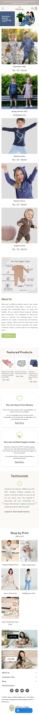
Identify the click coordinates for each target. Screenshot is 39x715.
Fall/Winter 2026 (19, 67)
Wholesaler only (19, 115)
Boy (13, 70)
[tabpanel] (19, 497)
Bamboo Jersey (19, 156)
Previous (3, 503)
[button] (32, 8)
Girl (18, 70)
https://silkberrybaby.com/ (17, 697)
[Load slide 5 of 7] (22, 24)
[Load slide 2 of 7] (14, 24)
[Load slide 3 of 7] (17, 24)
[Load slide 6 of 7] (24, 24)
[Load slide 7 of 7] (27, 24)
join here (12, 637)
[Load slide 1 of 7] (11, 24)
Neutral (24, 70)
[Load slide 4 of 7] (19, 24)
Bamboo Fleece (19, 201)
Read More (8, 336)
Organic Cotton (19, 246)
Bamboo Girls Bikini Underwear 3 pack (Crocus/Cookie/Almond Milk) (8, 374)
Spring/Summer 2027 (20, 111)
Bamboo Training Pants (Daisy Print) (21, 372)
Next (36, 503)
